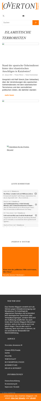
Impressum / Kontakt (12, 387)
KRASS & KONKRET (13, 368)
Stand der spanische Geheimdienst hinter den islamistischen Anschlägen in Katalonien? (20, 68)
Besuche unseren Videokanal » (14, 275)
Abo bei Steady (18, 398)
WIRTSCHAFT (10, 359)
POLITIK (8, 356)
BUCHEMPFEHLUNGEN (14, 362)
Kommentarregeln (11, 384)
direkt (33, 398)
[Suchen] (35, 22)
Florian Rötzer (19, 75)
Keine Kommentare (32, 75)
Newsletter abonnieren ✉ (13, 345)
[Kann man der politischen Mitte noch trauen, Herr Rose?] (20, 257)
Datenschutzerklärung (12, 381)
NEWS (7, 353)
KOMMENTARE (11, 365)
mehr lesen (9, 95)
